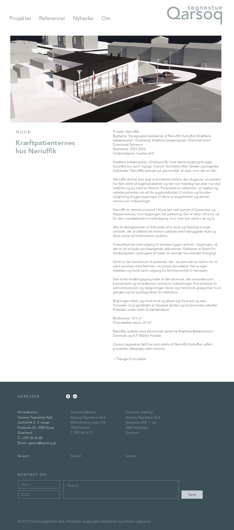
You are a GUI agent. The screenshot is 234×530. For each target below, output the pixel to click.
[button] (115, 79)
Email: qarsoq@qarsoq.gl (37, 443)
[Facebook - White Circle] (68, 396)
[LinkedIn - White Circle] (75, 396)
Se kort (23, 456)
